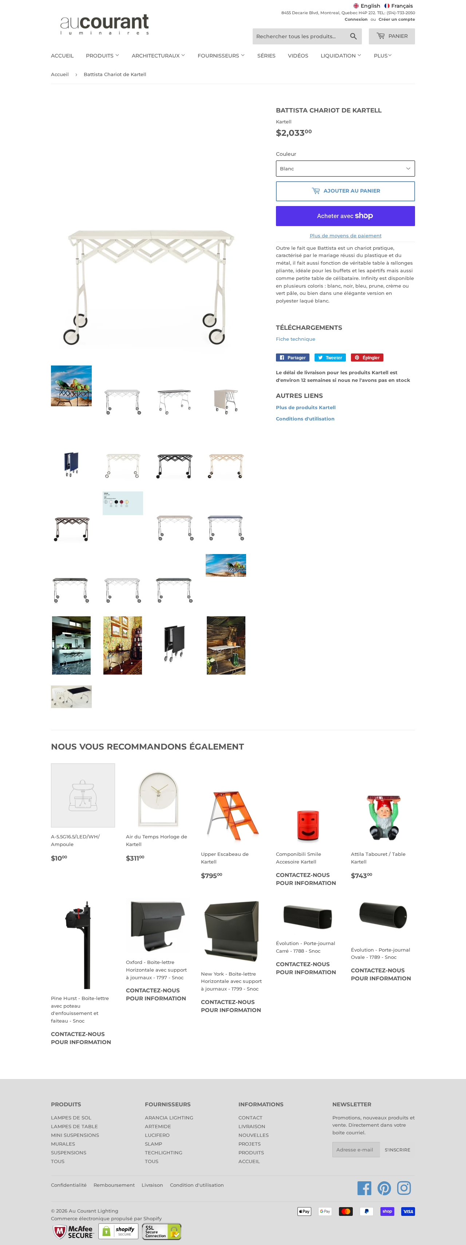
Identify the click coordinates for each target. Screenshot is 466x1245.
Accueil (62, 55)
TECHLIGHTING (163, 1152)
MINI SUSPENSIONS (75, 1135)
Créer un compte (397, 19)
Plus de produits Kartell (306, 407)
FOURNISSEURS (219, 55)
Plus (381, 55)
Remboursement (114, 1185)
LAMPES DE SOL (71, 1117)
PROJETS (249, 1144)
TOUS (57, 1161)
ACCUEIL (249, 1161)
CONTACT (250, 1117)
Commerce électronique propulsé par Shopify (106, 1218)
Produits (100, 55)
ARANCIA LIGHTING (169, 1117)
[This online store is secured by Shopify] (118, 1239)
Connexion (356, 19)
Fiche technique (295, 339)
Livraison (152, 1185)
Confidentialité (69, 1185)
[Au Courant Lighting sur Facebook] (364, 1192)
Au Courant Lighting (93, 1211)
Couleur (286, 154)
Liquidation (339, 55)
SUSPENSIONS (68, 1152)
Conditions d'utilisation (305, 419)
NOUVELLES (253, 1135)
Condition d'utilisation (197, 1185)
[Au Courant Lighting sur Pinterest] (384, 1192)
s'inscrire (397, 1150)
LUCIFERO (157, 1135)
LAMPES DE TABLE (74, 1126)
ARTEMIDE (158, 1126)
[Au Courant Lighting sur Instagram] (404, 1192)
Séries (266, 55)
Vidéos (298, 55)
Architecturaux (156, 55)
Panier (397, 36)
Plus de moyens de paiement (346, 235)
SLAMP (153, 1144)
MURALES (63, 1144)
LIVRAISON (251, 1126)
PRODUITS (251, 1152)
